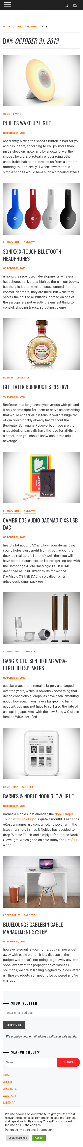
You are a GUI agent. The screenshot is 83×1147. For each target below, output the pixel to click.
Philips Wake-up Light (27, 123)
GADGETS (30, 242)
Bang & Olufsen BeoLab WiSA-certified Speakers (35, 664)
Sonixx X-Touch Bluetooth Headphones (32, 254)
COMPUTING (11, 787)
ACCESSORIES (12, 915)
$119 (75, 840)
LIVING (17, 114)
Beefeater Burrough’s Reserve (36, 387)
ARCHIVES (10, 1089)
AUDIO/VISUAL (12, 242)
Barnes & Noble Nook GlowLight (38, 796)
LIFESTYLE (23, 377)
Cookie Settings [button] (17, 1137)
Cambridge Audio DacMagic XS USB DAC (40, 523)
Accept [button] (39, 1137)
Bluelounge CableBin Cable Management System (33, 928)
